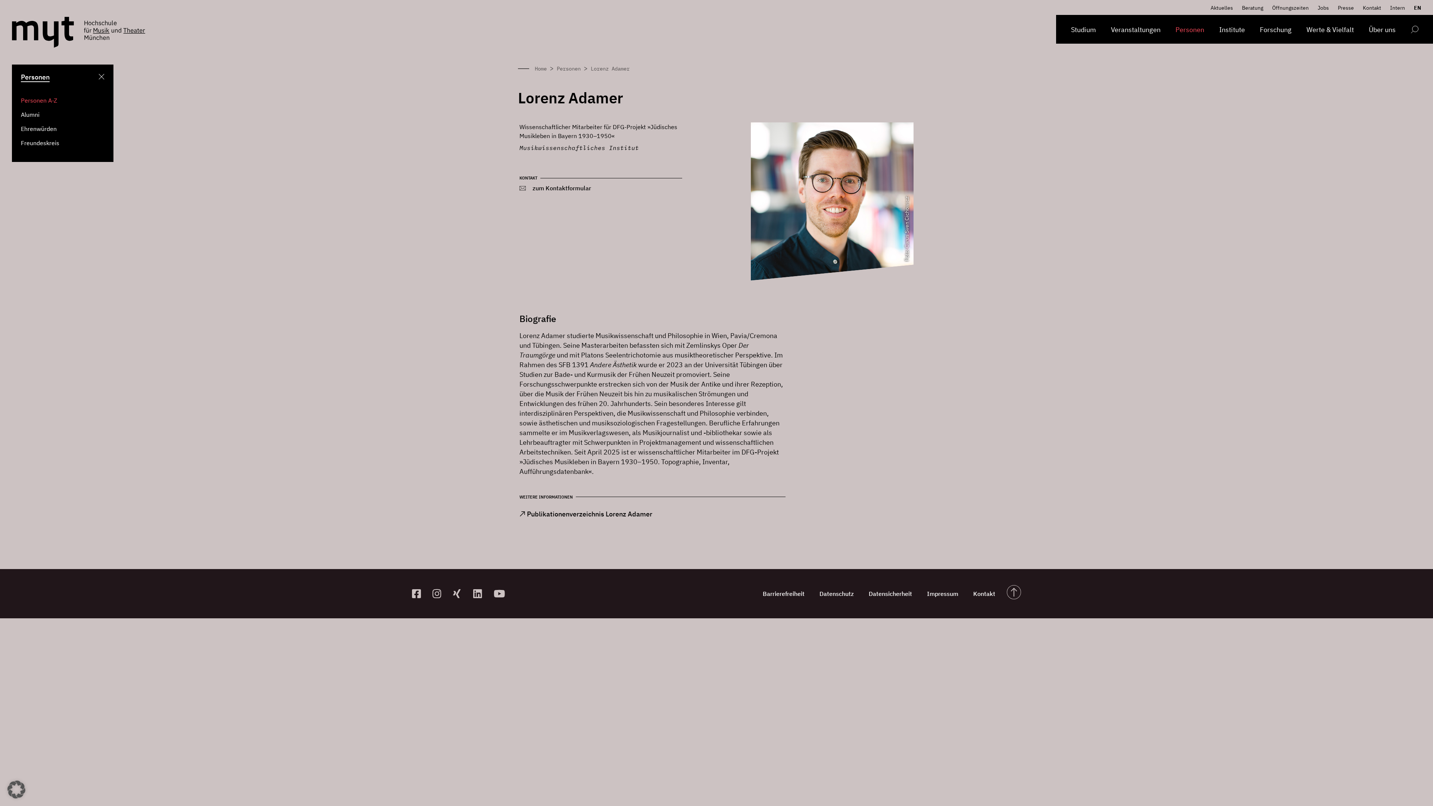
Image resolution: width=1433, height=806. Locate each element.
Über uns (1382, 29)
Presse (1346, 7)
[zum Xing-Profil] (460, 593)
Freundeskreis (40, 143)
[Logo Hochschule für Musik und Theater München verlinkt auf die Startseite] (43, 32)
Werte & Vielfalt (1330, 29)
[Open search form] (1414, 31)
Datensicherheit (890, 593)
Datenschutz (836, 593)
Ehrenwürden (39, 128)
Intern (1397, 7)
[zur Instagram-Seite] (440, 593)
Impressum (942, 593)
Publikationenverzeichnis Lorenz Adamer (589, 514)
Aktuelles (1222, 7)
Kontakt (1372, 7)
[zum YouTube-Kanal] (501, 593)
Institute (1232, 29)
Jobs (1323, 7)
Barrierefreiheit (784, 593)
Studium (1083, 29)
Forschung (1276, 29)
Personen (1190, 29)
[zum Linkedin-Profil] (480, 593)
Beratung (1252, 7)
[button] (16, 789)
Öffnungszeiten (1290, 7)
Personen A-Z (39, 100)
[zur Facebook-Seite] (419, 593)
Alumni (30, 114)
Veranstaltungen (1136, 29)
